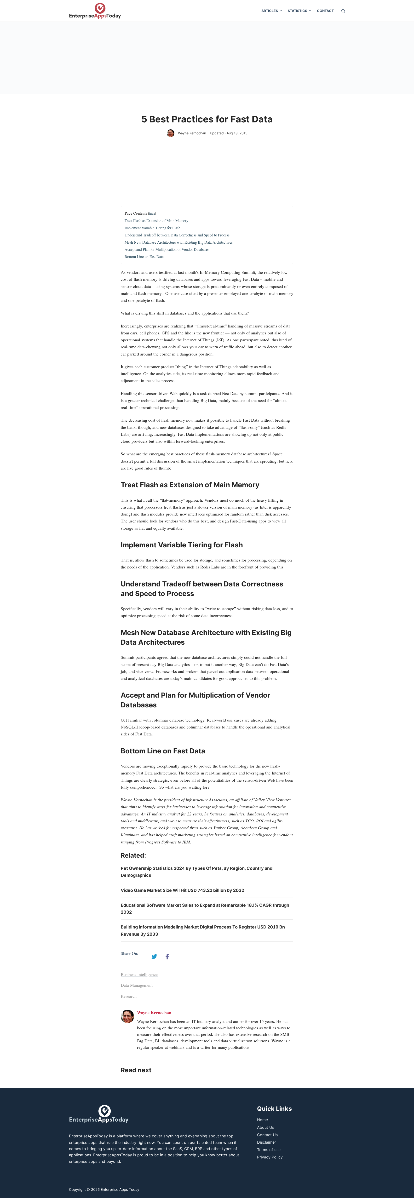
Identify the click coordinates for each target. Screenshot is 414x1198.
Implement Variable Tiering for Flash (152, 227)
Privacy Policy (270, 1157)
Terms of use (269, 1149)
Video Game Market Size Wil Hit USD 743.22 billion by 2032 (182, 890)
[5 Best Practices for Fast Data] (154, 956)
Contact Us (267, 1134)
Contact (325, 11)
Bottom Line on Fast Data (144, 256)
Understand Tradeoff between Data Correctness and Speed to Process (177, 234)
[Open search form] (343, 11)
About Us (265, 1127)
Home (262, 1119)
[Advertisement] (207, 57)
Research (129, 996)
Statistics (297, 11)
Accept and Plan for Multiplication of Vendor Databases (167, 249)
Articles (269, 11)
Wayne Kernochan (192, 133)
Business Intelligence (139, 974)
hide (152, 213)
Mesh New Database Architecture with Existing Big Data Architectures (179, 242)
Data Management (137, 985)
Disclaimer (266, 1142)
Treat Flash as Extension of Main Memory (156, 220)
